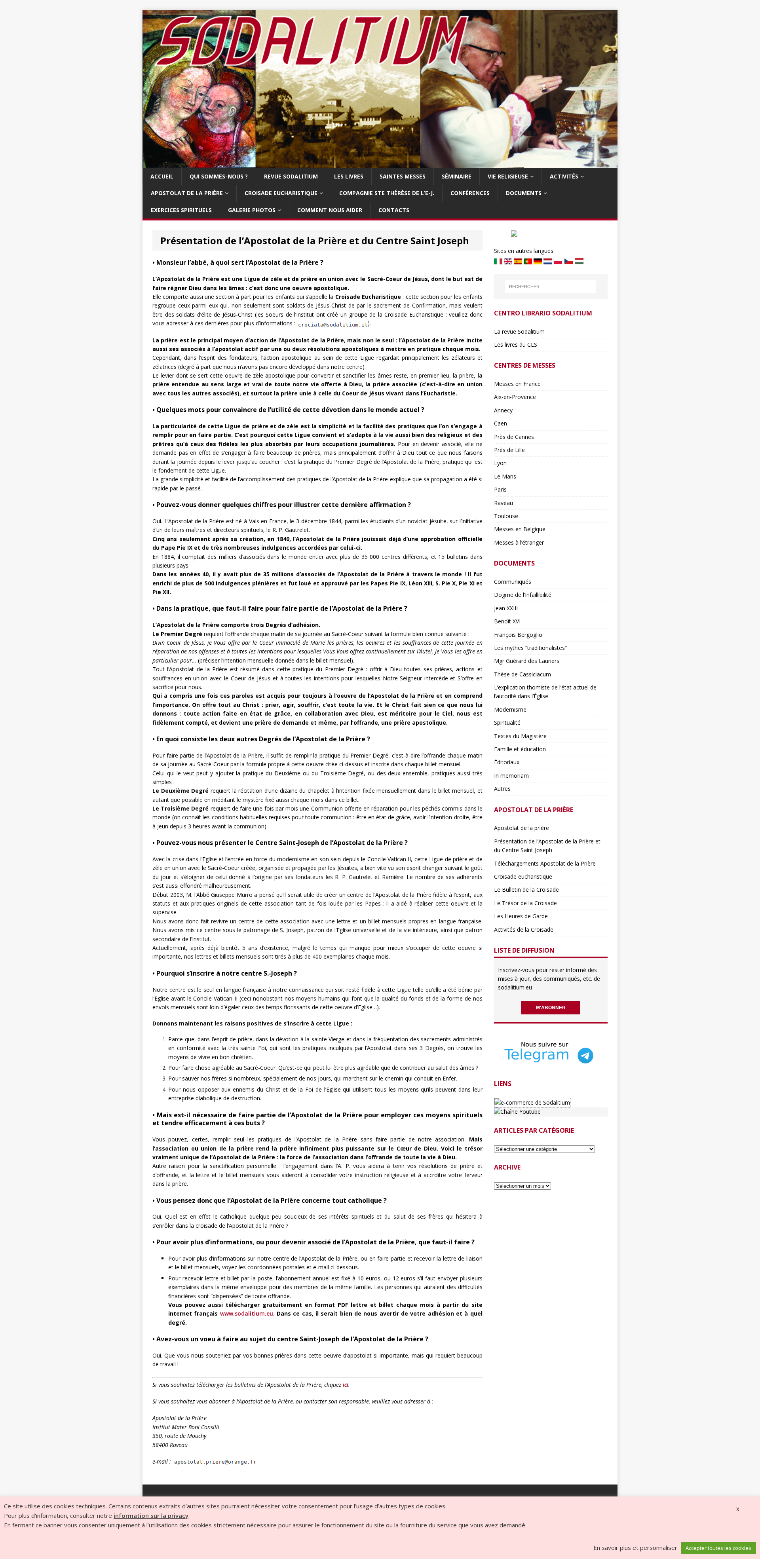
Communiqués (512, 581)
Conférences (470, 193)
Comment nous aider (329, 210)
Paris (500, 489)
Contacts (393, 210)
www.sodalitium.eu (246, 1313)
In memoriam (511, 775)
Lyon (500, 463)
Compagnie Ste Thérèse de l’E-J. (386, 193)
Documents (524, 193)
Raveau (503, 503)
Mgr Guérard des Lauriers (526, 661)
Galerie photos (252, 210)
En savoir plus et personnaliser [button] (635, 1547)
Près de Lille (509, 450)
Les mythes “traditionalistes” (530, 647)
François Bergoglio (518, 634)
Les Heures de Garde (521, 916)
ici (345, 1384)
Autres (502, 788)
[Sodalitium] (380, 163)
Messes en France (517, 383)
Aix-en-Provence (515, 397)
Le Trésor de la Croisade (525, 903)
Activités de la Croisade (523, 929)
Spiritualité (507, 722)
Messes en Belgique (519, 529)
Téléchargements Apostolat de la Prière (545, 863)
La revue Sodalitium (519, 331)
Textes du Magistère (520, 736)
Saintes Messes (403, 176)
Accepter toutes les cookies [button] (718, 1547)
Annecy (503, 410)
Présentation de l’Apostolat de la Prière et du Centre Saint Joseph (547, 845)
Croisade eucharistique (281, 193)
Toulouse (506, 516)
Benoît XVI (507, 621)
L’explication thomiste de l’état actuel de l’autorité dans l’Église (545, 692)
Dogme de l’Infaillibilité (522, 594)
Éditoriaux (506, 762)
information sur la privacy (151, 1515)
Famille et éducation (520, 749)
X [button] (737, 1509)
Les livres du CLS (515, 344)
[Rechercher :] (551, 286)
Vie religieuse (508, 176)
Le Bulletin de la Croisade (526, 889)
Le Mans (505, 476)
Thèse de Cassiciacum (522, 674)
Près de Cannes (514, 437)
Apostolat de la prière (187, 193)
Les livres (348, 176)
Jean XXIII (506, 608)
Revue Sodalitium (291, 176)
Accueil (161, 176)
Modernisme (510, 709)
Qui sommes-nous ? (219, 176)
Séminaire (456, 176)
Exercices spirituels (181, 210)
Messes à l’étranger (519, 542)
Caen (500, 423)
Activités (564, 176)
